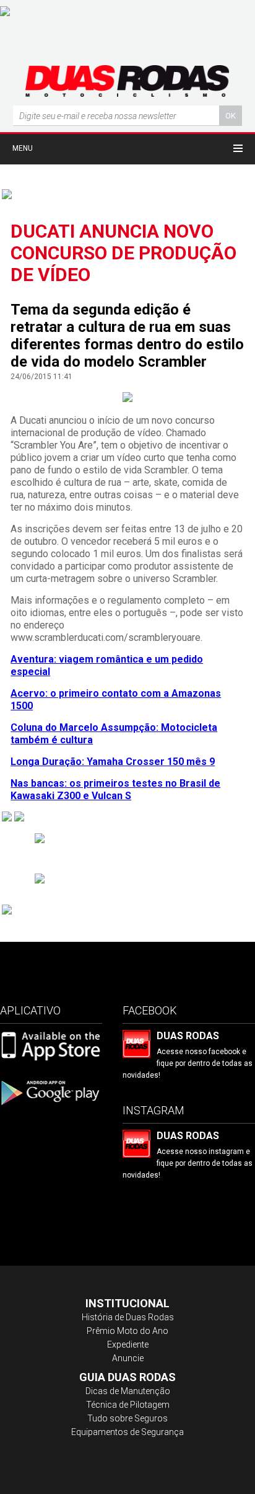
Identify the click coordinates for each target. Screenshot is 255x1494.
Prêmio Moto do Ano (127, 1331)
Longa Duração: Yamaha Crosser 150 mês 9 (113, 761)
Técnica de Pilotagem (128, 1405)
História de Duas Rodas (128, 1317)
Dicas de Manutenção (127, 1391)
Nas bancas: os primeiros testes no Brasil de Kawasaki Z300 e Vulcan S (115, 789)
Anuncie (128, 1358)
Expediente (128, 1344)
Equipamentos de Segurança (127, 1432)
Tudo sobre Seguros (127, 1418)
